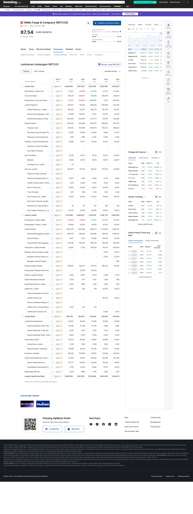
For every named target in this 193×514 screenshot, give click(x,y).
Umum (23, 49)
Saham (7, 10)
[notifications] (184, 2)
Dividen (89, 55)
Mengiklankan (155, 422)
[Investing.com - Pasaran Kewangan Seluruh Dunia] (12, 2)
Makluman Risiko (183, 476)
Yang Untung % (143, 158)
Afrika (106, 10)
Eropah (81, 10)
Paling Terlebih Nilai (152, 240)
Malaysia (29, 10)
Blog (126, 417)
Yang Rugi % (155, 158)
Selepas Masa (46, 10)
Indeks (140, 24)
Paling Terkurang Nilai (135, 240)
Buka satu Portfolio (131, 427)
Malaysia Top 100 (134, 53)
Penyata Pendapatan (44, 55)
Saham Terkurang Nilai (116, 10)
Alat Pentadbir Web (132, 431)
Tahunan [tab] (26, 71)
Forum (78, 49)
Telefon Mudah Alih (132, 422)
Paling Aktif (132, 158)
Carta (31, 49)
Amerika (74, 10)
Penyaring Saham (105, 6)
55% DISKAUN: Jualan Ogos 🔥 (145, 2)
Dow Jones (132, 63)
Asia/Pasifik (98, 10)
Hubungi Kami (155, 427)
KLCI (129, 49)
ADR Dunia (55, 10)
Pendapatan (99, 55)
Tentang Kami (155, 417)
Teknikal (69, 49)
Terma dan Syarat (156, 476)
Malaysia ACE (132, 56)
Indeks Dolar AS (133, 71)
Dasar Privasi (170, 476)
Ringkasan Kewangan (28, 55)
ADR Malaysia (65, 10)
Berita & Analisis (43, 49)
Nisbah (82, 55)
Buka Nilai (115, 32)
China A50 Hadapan (134, 67)
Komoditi (148, 24)
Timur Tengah (89, 10)
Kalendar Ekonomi (91, 6)
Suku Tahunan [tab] (39, 71)
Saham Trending (135, 197)
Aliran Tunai (73, 55)
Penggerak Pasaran (137, 152)
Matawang (131, 24)
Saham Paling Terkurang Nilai (139, 234)
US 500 (130, 60)
